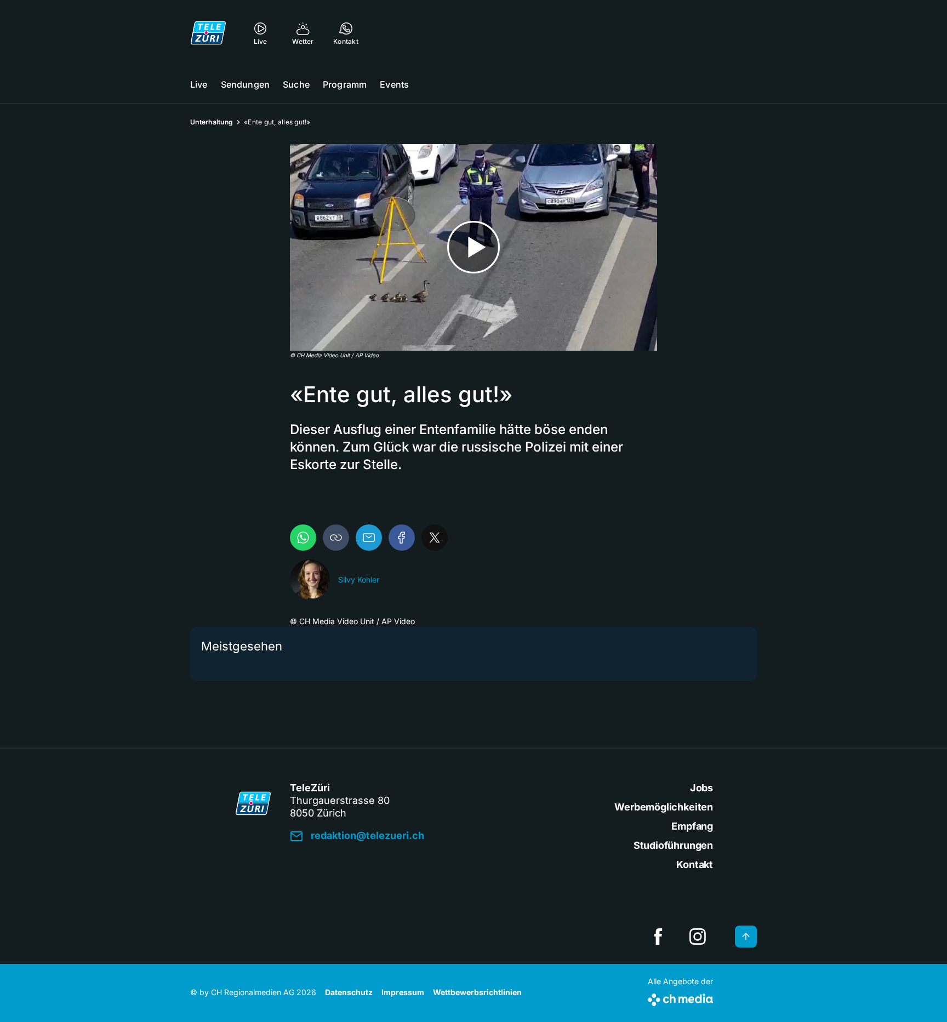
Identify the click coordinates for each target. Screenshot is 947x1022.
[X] (434, 537)
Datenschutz (349, 992)
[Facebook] (402, 537)
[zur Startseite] (208, 33)
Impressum (402, 992)
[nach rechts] (742, 715)
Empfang (692, 826)
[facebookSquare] (658, 936)
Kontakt (694, 864)
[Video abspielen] (473, 247)
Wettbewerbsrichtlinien (477, 992)
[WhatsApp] (303, 537)
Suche (296, 84)
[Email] (369, 537)
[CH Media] (680, 997)
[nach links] (205, 715)
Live (199, 84)
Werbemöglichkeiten (663, 807)
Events (394, 84)
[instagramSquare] (698, 936)
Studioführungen (673, 845)
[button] (336, 537)
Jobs (701, 787)
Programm (345, 84)
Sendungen (245, 84)
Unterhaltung (211, 122)
